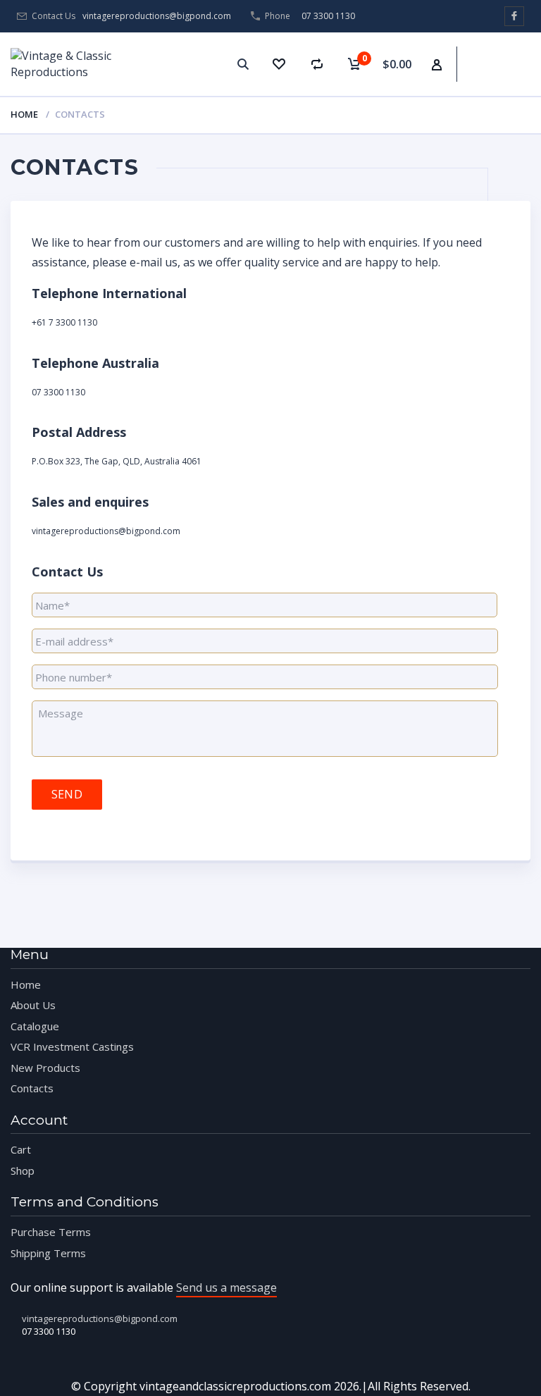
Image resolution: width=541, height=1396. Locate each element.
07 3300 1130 (328, 16)
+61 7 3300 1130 (64, 322)
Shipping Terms (48, 1253)
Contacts (32, 1088)
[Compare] (317, 64)
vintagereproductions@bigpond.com (156, 16)
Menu (515, 50)
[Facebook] (514, 16)
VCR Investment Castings (72, 1046)
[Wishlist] (278, 64)
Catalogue (35, 1026)
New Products (45, 1068)
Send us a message (226, 1287)
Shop (23, 1170)
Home (24, 114)
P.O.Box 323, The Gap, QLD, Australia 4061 (116, 461)
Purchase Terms (51, 1232)
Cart (21, 1149)
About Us (33, 1005)
